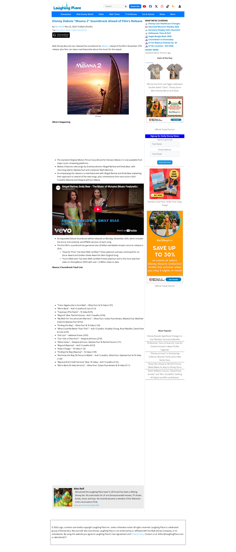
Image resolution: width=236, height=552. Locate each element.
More (172, 14)
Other (101, 14)
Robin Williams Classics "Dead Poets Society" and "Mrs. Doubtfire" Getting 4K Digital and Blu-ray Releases (165, 374)
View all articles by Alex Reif (86, 505)
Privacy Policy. (137, 534)
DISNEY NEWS (151, 50)
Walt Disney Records (80, 30)
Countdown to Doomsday (160, 39)
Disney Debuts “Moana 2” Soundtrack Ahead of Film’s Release (97, 21)
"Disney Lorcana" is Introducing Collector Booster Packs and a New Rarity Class (165, 356)
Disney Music (60, 30)
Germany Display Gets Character (164, 30)
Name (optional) (164, 139)
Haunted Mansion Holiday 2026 (163, 26)
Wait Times (114, 14)
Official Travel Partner (165, 129)
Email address (164, 149)
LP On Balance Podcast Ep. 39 (162, 42)
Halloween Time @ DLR (159, 33)
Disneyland (66, 14)
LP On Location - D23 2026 (160, 46)
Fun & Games (148, 14)
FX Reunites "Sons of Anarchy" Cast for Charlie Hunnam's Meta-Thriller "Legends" (165, 346)
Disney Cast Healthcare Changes (164, 23)
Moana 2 (69, 30)
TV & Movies (131, 14)
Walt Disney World (84, 14)
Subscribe (135, 6)
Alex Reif (59, 26)
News (162, 14)
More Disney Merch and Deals (165, 90)
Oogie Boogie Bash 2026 (159, 36)
